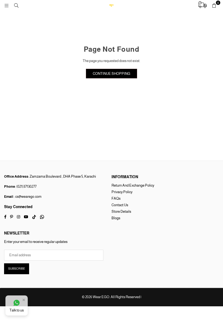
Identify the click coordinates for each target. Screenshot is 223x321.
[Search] (16, 5)
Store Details (121, 211)
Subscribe (16, 268)
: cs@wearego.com (27, 197)
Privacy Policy (122, 192)
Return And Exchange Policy (133, 185)
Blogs (116, 218)
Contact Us (120, 205)
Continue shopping (111, 74)
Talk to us (17, 310)
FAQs (116, 198)
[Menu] (6, 5)
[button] (214, 5)
